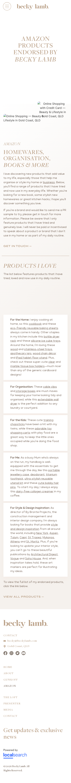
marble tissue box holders (27, 366)
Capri (23, 537)
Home (7, 667)
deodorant (37, 474)
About (8, 673)
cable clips (50, 387)
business (49, 182)
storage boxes (25, 391)
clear (51, 362)
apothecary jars (21, 353)
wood (14, 349)
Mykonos (48, 537)
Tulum (14, 537)
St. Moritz (32, 541)
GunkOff (10, 679)
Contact (10, 716)
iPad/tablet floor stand (31, 358)
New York (42, 533)
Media (8, 710)
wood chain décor (44, 353)
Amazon (9, 686)
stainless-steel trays (38, 349)
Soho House (33, 558)
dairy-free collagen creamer (34, 491)
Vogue (14, 558)
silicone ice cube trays (45, 341)
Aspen (53, 533)
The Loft (10, 697)
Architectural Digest (44, 554)
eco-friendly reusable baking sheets (34, 328)
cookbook (35, 324)
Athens (15, 541)
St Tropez (34, 537)
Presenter (12, 703)
